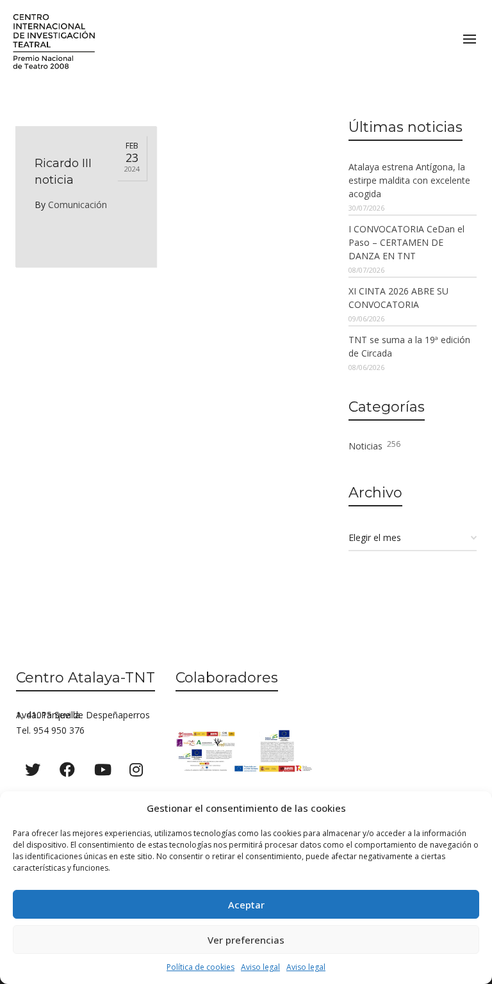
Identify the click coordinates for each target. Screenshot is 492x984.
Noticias (374, 445)
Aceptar (246, 904)
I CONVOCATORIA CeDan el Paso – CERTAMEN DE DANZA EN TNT (406, 242)
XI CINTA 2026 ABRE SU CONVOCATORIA (398, 298)
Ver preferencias (246, 939)
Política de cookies (200, 967)
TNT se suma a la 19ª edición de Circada (409, 346)
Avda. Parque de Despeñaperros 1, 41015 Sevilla (83, 715)
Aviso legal (260, 967)
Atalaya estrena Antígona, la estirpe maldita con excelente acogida (409, 180)
